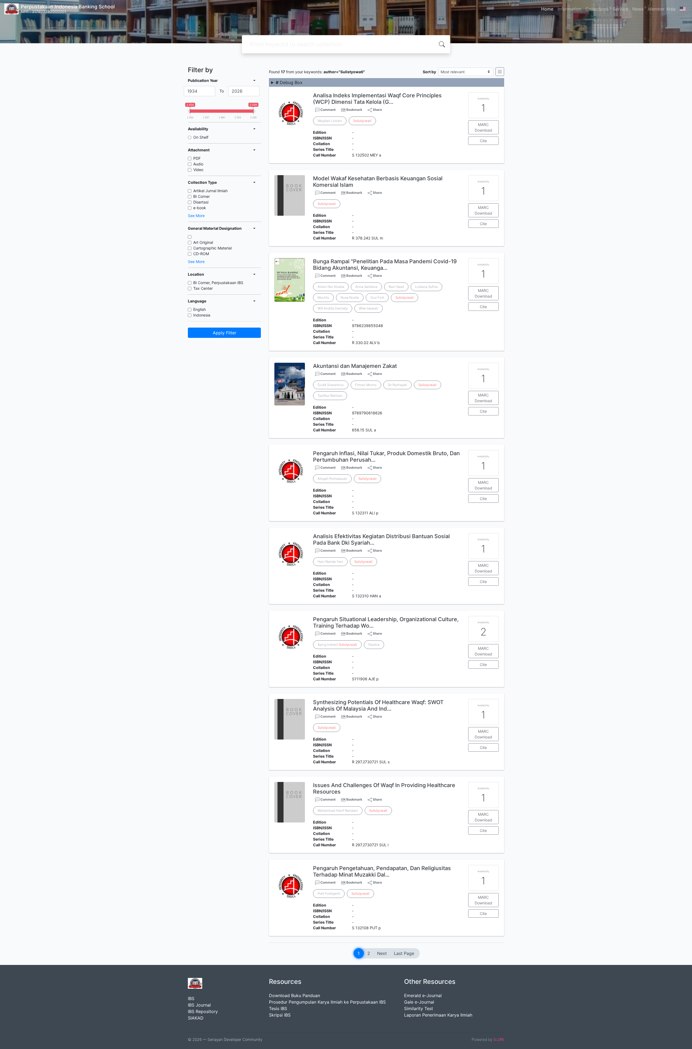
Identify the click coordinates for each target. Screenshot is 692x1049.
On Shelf (200, 137)
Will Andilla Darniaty (333, 308)
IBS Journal (199, 1005)
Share (377, 110)
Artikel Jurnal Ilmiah (210, 190)
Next (382, 953)
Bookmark (354, 110)
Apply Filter (224, 332)
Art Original (203, 242)
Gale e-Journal (419, 1002)
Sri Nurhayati (397, 385)
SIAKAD (196, 1018)
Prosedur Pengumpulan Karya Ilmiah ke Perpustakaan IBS (327, 1002)
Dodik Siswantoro (331, 385)
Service (620, 9)
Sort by (429, 71)
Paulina (374, 644)
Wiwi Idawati (368, 308)
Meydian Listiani (330, 121)
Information (569, 9)
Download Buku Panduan (294, 995)
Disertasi (200, 202)
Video (198, 169)
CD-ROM (201, 253)
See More (196, 215)
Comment (328, 110)
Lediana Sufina (426, 287)
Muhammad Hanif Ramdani (338, 810)
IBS (191, 998)
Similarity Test (418, 1008)
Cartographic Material (212, 248)
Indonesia (201, 315)
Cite (483, 140)
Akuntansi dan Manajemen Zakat (355, 366)
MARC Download (483, 127)
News (638, 9)
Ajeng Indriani (337, 644)
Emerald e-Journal (423, 995)
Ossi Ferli (377, 297)
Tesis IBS (278, 1008)
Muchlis (323, 297)
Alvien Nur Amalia (331, 287)
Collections (596, 9)
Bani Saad (396, 287)
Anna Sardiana (366, 287)
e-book (199, 207)
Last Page (404, 953)
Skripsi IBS (280, 1015)
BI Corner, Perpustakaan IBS (218, 282)
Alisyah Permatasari (332, 479)
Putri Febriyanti (329, 893)
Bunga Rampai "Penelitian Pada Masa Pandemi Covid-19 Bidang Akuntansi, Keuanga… (385, 264)
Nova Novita (350, 297)
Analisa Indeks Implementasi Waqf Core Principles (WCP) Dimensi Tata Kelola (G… (377, 98)
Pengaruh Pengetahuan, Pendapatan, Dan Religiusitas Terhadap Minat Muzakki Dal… (382, 871)
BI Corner (201, 196)
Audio (198, 164)
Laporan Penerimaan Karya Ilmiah (438, 1015)
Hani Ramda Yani (330, 562)
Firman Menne (366, 385)
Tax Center (203, 288)
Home (547, 9)
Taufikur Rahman (330, 396)
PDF (197, 158)
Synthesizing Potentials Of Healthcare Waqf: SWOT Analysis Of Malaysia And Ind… (378, 705)
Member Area (662, 9)
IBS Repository (203, 1011)
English (199, 309)
